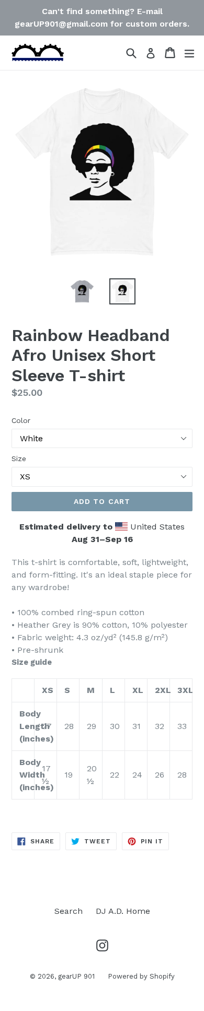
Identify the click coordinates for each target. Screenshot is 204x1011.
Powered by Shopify (141, 976)
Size (19, 458)
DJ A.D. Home (123, 911)
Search (68, 911)
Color (21, 420)
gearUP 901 (76, 976)
